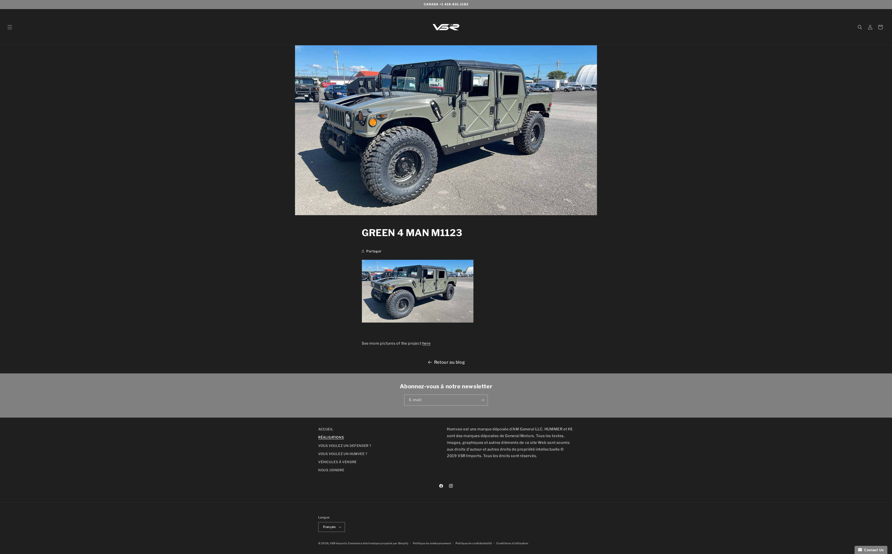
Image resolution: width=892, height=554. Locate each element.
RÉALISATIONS (331, 437)
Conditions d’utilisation (512, 543)
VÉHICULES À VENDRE (337, 462)
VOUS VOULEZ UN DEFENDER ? (344, 446)
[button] (10, 27)
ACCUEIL (325, 429)
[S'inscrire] (482, 400)
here (426, 343)
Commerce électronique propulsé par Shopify (378, 543)
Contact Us (873, 550)
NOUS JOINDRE (331, 470)
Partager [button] (374, 251)
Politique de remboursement (432, 543)
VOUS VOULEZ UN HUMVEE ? (342, 454)
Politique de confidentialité (474, 543)
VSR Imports (338, 543)
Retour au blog (449, 362)
